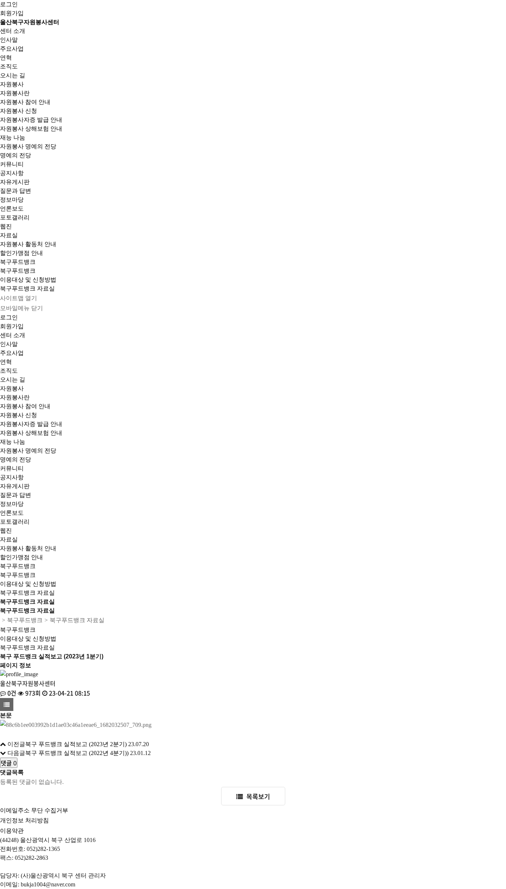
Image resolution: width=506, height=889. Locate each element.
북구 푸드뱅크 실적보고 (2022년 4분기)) (77, 753)
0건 (11, 692)
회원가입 (12, 13)
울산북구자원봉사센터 (29, 22)
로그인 (9, 4)
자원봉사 (12, 84)
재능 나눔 (12, 137)
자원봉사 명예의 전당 (28, 146)
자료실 (9, 235)
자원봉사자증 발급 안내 (31, 120)
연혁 (6, 57)
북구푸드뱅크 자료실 (27, 288)
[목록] (6, 704)
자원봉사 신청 (18, 111)
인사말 (9, 40)
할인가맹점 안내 (21, 253)
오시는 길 (12, 75)
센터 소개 (12, 31)
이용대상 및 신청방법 (28, 279)
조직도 (9, 66)
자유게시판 (15, 182)
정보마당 (12, 200)
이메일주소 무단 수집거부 (34, 810)
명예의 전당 (15, 155)
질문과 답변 (15, 191)
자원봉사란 (15, 93)
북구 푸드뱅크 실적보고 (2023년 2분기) (76, 744)
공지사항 (12, 173)
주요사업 (12, 49)
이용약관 (12, 831)
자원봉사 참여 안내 (25, 102)
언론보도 (12, 208)
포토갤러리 (15, 217)
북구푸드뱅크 (18, 262)
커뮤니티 (12, 164)
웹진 (6, 226)
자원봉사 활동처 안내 (28, 244)
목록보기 (258, 796)
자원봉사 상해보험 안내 (31, 128)
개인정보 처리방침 (24, 820)
